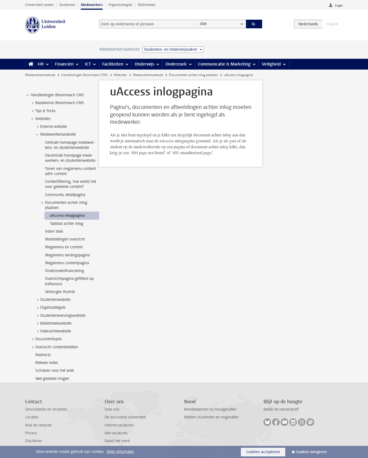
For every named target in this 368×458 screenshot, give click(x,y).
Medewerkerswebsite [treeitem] (58, 134)
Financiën (64, 64)
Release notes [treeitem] (46, 362)
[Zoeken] (254, 24)
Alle (203, 23)
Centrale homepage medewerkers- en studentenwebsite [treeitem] (70, 145)
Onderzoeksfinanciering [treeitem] (64, 270)
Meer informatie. (120, 451)
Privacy (31, 433)
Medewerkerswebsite (40, 75)
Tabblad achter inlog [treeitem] (66, 223)
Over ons (112, 409)
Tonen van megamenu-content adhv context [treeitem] (70, 171)
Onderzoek (176, 64)
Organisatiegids (120, 4)
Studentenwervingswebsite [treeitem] (62, 315)
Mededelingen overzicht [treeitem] (65, 239)
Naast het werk (117, 440)
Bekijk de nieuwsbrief (281, 409)
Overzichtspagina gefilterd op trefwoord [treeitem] (69, 281)
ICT (88, 64)
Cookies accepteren (263, 451)
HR (41, 64)
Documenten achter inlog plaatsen (193, 75)
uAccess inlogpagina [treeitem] (67, 215)
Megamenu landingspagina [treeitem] (67, 255)
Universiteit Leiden (39, 4)
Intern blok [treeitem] (54, 231)
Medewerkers (92, 4)
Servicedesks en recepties (46, 409)
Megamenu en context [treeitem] (64, 247)
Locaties (32, 417)
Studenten (67, 4)
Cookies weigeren (311, 451)
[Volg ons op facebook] (276, 422)
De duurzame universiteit (125, 417)
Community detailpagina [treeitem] (65, 194)
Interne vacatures (119, 425)
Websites (120, 75)
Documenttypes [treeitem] (48, 339)
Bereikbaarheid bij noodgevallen (210, 409)
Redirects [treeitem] (43, 354)
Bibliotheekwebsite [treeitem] (55, 323)
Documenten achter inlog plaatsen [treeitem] (66, 205)
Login (339, 5)
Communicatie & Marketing (224, 64)
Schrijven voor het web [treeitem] (54, 370)
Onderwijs (144, 64)
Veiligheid (271, 64)
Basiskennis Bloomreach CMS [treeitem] (59, 102)
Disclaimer (33, 440)
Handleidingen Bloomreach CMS (84, 75)
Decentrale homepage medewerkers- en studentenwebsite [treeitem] (70, 158)
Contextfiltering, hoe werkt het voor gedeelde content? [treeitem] (70, 184)
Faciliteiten (112, 64)
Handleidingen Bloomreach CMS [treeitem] (57, 95)
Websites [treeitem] (42, 118)
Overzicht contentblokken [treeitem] (56, 347)
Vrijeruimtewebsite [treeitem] (55, 331)
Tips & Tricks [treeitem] (45, 110)
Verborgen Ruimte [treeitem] (60, 291)
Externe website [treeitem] (53, 126)
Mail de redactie (38, 425)
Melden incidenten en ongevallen (211, 417)
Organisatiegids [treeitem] (52, 307)
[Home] (29, 64)
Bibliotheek (146, 4)
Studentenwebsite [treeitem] (55, 299)
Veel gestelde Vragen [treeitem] (52, 378)
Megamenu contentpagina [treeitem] (67, 263)
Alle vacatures (116, 433)
